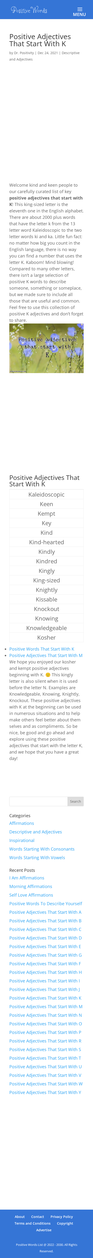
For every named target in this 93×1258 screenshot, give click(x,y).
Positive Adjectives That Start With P (45, 1032)
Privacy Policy (62, 1216)
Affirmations (21, 823)
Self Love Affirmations (31, 895)
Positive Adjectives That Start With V (45, 1075)
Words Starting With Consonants (42, 849)
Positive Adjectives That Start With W (46, 1084)
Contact (37, 1216)
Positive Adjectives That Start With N (45, 1015)
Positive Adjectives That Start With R (45, 1041)
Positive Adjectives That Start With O (45, 1024)
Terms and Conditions (33, 1223)
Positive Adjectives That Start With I (44, 981)
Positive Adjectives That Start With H (45, 972)
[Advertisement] (46, 114)
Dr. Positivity (24, 53)
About (20, 1216)
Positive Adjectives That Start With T (45, 1058)
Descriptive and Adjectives (35, 832)
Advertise (44, 1230)
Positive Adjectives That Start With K (45, 998)
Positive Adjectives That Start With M (46, 655)
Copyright (65, 1223)
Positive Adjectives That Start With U (45, 1066)
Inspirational (22, 840)
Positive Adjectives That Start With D (45, 938)
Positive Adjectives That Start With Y (45, 1092)
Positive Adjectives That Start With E (45, 946)
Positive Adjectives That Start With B (45, 921)
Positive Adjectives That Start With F (45, 963)
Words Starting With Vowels (37, 857)
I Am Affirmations (26, 878)
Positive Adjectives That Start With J (44, 989)
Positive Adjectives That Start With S (45, 1049)
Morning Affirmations (30, 886)
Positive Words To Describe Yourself (45, 903)
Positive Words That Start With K (41, 649)
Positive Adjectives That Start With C (45, 929)
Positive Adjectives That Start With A (45, 912)
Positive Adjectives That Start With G (45, 955)
